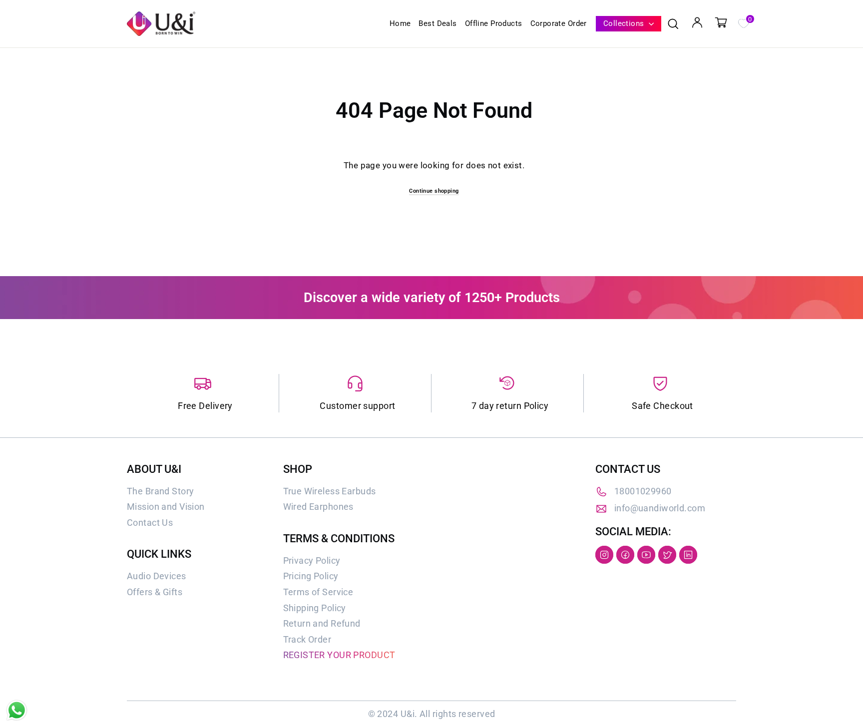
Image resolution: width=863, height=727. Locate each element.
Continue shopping (433, 191)
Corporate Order (558, 23)
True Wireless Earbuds (329, 491)
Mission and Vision (166, 506)
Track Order (307, 639)
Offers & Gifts (154, 592)
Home (400, 23)
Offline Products (493, 23)
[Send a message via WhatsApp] (16, 710)
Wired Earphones (318, 506)
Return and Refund (322, 623)
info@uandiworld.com (659, 508)
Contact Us (150, 522)
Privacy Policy (312, 560)
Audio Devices (156, 576)
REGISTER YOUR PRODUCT (339, 655)
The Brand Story (160, 491)
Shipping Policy (314, 608)
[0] (743, 22)
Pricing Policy (311, 576)
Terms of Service (318, 592)
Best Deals (437, 23)
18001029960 (643, 491)
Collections (624, 23)
